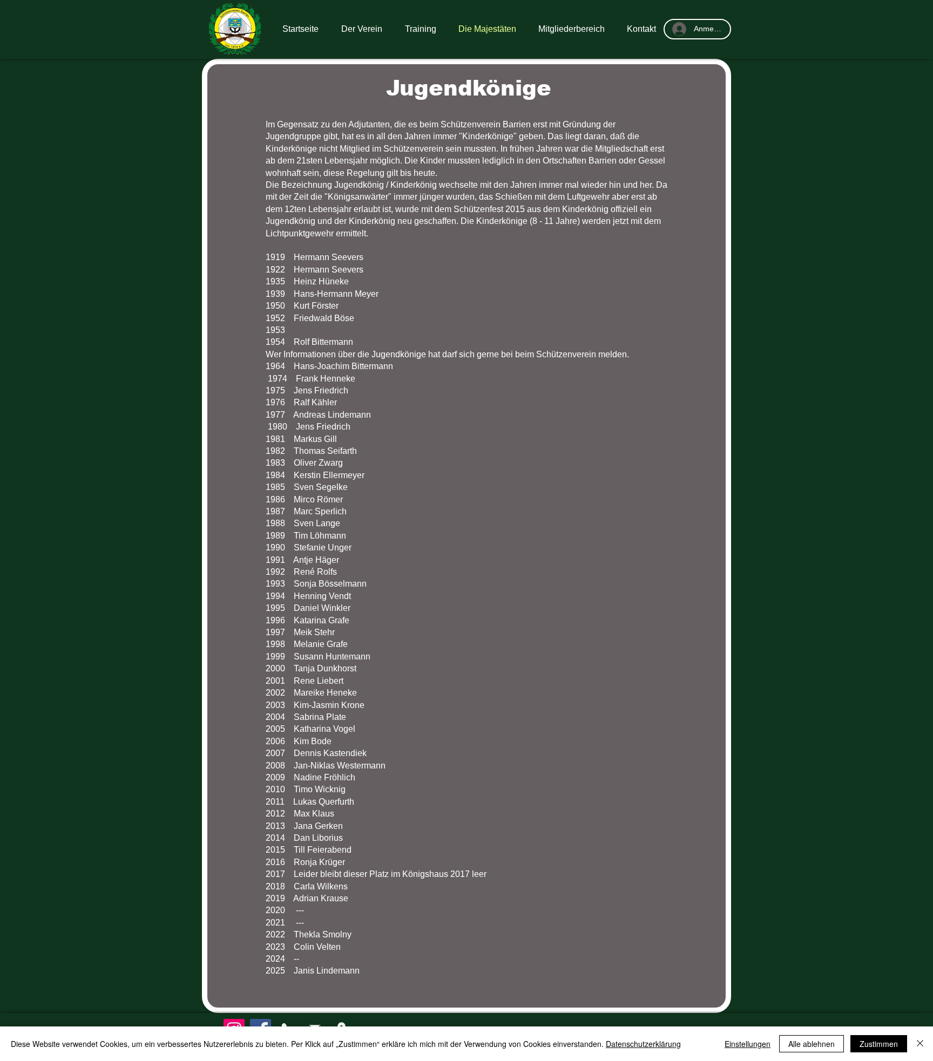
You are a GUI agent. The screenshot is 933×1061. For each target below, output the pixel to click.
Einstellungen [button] (747, 1043)
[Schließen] (920, 1043)
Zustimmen (879, 1043)
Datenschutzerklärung (643, 1043)
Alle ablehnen (811, 1043)
